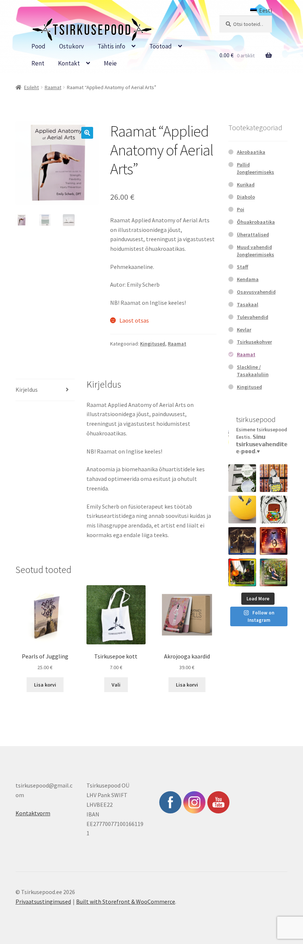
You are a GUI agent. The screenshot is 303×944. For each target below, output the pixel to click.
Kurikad (246, 184)
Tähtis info (111, 46)
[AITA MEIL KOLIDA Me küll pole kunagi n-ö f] (273, 478)
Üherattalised (253, 234)
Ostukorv (71, 46)
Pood (38, 46)
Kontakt (69, 63)
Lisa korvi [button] (45, 684)
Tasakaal (247, 304)
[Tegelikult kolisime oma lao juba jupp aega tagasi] (242, 478)
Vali (116, 684)
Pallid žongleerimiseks (255, 168)
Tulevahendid (252, 317)
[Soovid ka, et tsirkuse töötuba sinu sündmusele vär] (242, 572)
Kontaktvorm (33, 813)
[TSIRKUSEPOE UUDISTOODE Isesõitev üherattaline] (273, 541)
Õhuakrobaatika (256, 222)
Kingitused (152, 343)
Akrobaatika (251, 152)
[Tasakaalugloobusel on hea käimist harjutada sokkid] (242, 509)
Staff (242, 266)
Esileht (31, 87)
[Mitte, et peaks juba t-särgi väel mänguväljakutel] (273, 572)
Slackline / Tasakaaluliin (253, 371)
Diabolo (246, 196)
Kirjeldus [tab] (27, 389)
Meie (110, 63)
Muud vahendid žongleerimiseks (255, 251)
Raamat (53, 87)
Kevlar (244, 329)
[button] (87, 133)
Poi (240, 209)
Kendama (248, 279)
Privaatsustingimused (43, 901)
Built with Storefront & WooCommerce (125, 901)
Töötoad (160, 46)
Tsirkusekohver (254, 341)
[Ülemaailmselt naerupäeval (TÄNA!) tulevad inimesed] (273, 509)
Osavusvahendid (256, 292)
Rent (37, 63)
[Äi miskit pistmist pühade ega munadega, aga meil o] (242, 541)
